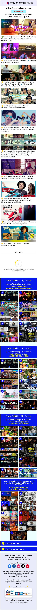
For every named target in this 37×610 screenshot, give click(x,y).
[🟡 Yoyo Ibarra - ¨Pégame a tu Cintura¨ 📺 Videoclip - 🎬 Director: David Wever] (18, 51)
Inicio (28, 17)
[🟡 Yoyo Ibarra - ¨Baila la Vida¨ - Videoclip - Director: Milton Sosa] (18, 234)
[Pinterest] (27, 566)
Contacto (29, 600)
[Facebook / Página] (9, 566)
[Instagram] (18, 566)
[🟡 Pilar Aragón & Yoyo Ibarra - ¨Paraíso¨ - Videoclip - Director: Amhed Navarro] (18, 96)
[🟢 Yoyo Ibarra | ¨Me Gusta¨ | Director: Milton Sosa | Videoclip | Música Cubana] (18, 27)
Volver (10, 17)
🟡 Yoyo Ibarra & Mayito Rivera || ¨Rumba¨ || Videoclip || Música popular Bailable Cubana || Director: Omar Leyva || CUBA (16, 200)
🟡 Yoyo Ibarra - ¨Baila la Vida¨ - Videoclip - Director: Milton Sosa (15, 244)
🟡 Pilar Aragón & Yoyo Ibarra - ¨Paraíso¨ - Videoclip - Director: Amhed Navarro (15, 107)
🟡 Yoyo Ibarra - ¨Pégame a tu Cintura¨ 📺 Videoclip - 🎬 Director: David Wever (18, 61)
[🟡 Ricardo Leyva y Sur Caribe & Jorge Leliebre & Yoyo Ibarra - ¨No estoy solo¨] (18, 73)
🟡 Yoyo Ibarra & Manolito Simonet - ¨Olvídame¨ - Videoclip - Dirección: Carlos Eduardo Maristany (18, 177)
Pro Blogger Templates (21, 602)
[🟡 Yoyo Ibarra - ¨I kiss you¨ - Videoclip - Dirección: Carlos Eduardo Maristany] (18, 212)
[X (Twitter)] (23, 566)
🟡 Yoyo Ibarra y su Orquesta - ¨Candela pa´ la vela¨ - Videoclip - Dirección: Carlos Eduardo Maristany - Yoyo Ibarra (18, 129)
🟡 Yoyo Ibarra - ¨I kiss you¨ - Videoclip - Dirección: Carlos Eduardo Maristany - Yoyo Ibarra (18, 223)
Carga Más (18, 17)
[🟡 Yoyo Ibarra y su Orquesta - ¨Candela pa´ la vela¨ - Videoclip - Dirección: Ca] (18, 118)
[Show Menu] (2, 3)
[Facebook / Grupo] (14, 566)
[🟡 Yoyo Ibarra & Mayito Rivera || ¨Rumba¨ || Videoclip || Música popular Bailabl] (18, 189)
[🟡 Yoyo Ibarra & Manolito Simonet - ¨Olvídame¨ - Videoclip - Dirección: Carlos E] (18, 167)
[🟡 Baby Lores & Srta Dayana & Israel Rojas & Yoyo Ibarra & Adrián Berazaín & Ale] (18, 142)
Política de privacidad (17, 600)
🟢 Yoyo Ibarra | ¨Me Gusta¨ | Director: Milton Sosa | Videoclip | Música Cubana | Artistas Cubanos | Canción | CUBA (18, 38)
